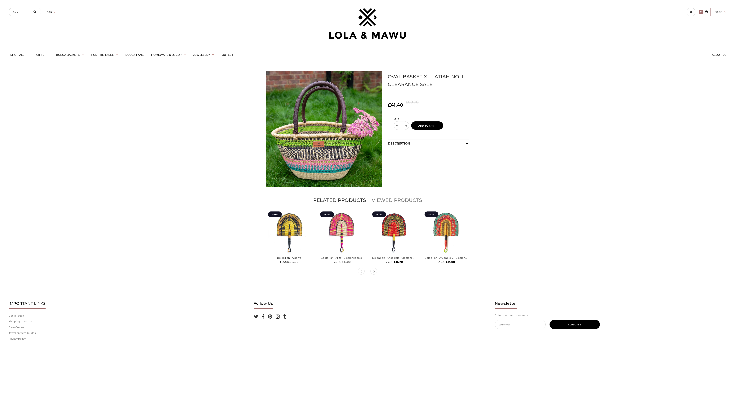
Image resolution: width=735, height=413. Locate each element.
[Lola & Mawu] (367, 38)
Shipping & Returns (20, 321)
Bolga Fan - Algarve (289, 257)
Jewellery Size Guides (22, 332)
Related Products (339, 200)
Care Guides (16, 327)
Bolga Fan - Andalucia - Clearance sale (396, 257)
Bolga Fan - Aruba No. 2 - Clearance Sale (449, 257)
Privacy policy (17, 338)
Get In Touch (16, 315)
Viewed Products (397, 200)
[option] (324, 129)
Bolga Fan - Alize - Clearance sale (341, 257)
